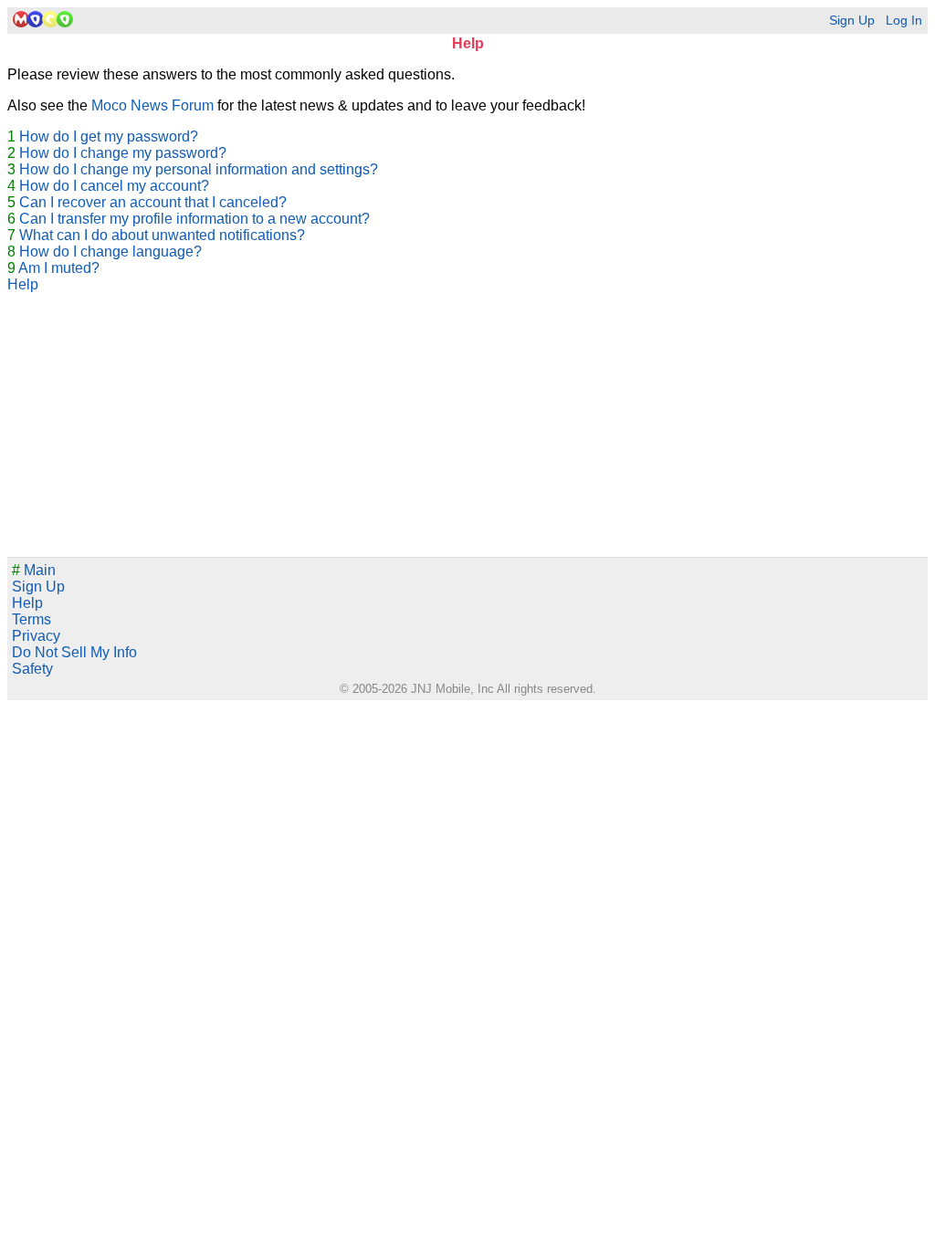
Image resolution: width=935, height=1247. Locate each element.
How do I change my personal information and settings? (198, 169)
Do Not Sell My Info (74, 652)
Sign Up (852, 20)
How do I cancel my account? (114, 186)
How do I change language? (110, 251)
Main (34, 570)
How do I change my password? (122, 153)
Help (22, 284)
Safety (32, 668)
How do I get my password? (108, 136)
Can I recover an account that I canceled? (153, 202)
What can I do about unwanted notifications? (162, 235)
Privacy (36, 636)
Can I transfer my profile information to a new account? (194, 218)
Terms (31, 619)
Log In (904, 20)
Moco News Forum (152, 105)
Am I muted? (59, 268)
